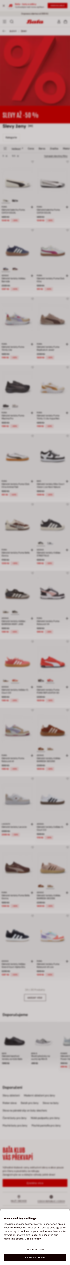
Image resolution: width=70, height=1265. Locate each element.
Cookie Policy (33, 1238)
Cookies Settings (35, 1249)
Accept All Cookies (35, 1257)
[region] (35, 1237)
